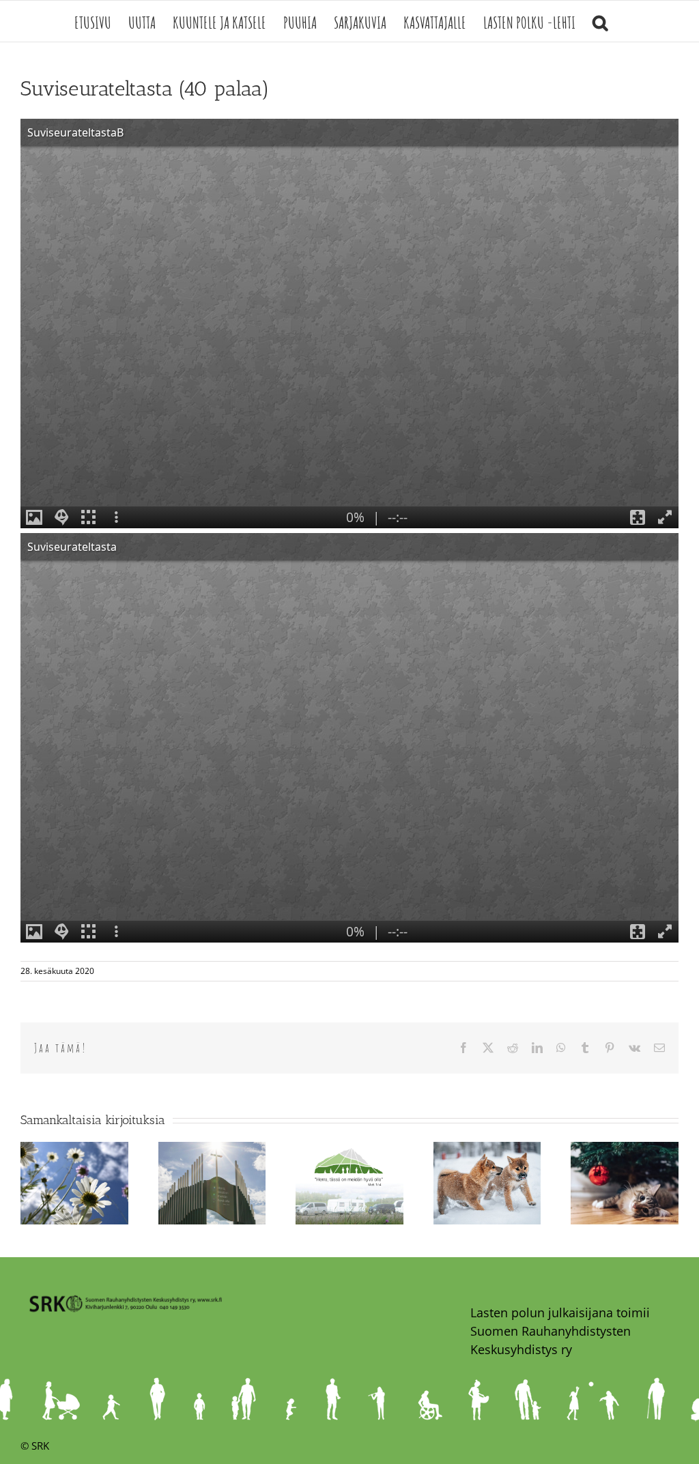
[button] (600, 21)
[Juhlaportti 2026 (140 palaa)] (212, 1150)
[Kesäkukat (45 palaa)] (74, 1150)
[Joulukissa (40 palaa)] (625, 1150)
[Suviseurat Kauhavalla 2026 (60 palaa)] (349, 1150)
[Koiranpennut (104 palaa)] (487, 1150)
